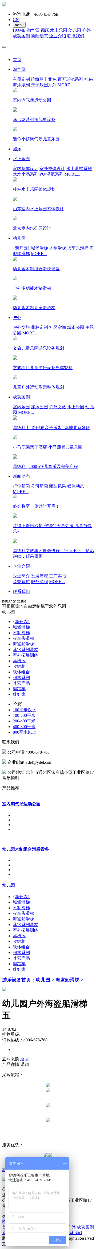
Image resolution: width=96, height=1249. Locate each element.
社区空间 (57, 327)
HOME (19, 30)
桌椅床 (19, 660)
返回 (24, 1059)
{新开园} (21, 248)
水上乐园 (58, 30)
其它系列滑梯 (25, 649)
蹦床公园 (39, 407)
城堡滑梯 (39, 248)
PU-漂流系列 (51, 174)
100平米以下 (24, 710)
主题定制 (21, 79)
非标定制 (39, 327)
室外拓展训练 (25, 655)
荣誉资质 (21, 581)
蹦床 (45, 30)
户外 (86, 30)
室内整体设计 (25, 168)
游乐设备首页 (16, 980)
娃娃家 (19, 694)
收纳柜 (19, 666)
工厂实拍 (57, 576)
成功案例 (21, 36)
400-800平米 (24, 726)
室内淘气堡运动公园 (21, 804)
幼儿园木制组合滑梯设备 (25, 849)
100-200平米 (24, 715)
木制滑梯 (57, 248)
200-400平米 (24, 721)
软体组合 (21, 672)
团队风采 (57, 486)
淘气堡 (33, 30)
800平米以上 (24, 732)
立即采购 (10, 1059)
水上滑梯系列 (79, 168)
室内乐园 (21, 407)
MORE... (65, 85)
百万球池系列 (70, 79)
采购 (24, 1064)
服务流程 (39, 581)
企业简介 (21, 576)
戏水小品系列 (25, 174)
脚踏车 (19, 688)
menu (19, 25)
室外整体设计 (52, 168)
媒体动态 (75, 486)
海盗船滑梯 (23, 644)
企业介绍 (57, 36)
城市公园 (75, 327)
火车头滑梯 (78, 248)
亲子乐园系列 (44, 85)
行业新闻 (21, 486)
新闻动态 (39, 36)
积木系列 (21, 677)
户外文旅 (21, 327)
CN (16, 19)
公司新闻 (39, 486)
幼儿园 (74, 30)
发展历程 (39, 576)
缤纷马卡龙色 (44, 79)
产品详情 (10, 1064)
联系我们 (75, 36)
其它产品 (21, 683)
